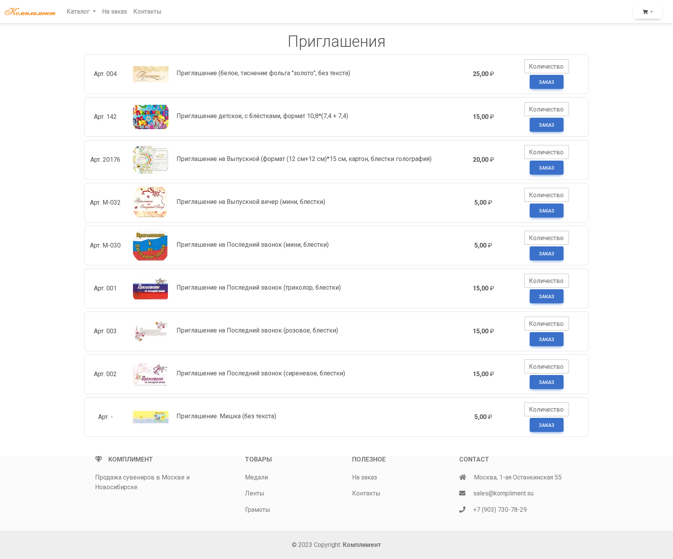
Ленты (254, 493)
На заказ (114, 11)
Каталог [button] (79, 11)
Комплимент (362, 544)
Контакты (147, 11)
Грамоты (257, 509)
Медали (256, 477)
